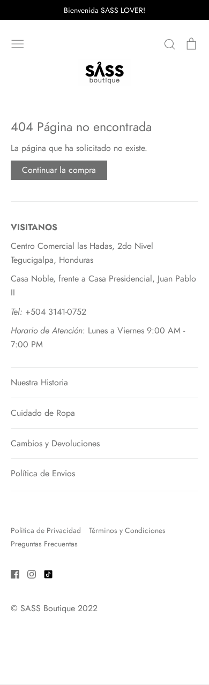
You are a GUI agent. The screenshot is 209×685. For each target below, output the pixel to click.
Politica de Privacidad (46, 530)
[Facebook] (11, 573)
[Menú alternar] (18, 43)
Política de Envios (43, 473)
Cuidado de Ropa (43, 413)
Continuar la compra (59, 170)
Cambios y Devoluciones (55, 443)
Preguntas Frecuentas (44, 543)
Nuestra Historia (39, 382)
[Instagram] (27, 573)
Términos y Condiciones (127, 530)
